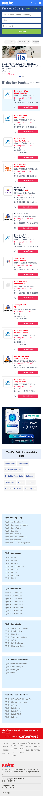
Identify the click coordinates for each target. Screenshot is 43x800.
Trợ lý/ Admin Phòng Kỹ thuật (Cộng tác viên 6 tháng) (20, 259)
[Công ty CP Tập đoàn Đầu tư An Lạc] (8, 217)
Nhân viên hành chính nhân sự (20, 282)
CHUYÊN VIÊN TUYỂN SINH (21, 188)
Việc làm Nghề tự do (12, 670)
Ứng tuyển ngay (28, 107)
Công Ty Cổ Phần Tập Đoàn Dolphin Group (23, 286)
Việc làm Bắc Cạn (11, 572)
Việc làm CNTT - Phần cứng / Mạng (17, 543)
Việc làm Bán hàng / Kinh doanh (16, 525)
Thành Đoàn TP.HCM (8, 788)
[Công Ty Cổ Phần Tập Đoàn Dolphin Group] (8, 284)
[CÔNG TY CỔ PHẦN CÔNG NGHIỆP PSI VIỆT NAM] (8, 261)
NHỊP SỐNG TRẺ (21, 744)
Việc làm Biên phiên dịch (14, 534)
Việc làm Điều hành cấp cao (15, 646)
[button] (35, 3)
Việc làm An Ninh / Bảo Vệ (14, 522)
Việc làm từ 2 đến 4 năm (13, 708)
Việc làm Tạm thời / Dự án (14, 667)
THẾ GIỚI (5, 750)
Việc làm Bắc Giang (12, 575)
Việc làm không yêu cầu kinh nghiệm (18, 699)
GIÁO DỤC (37, 743)
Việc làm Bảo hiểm (11, 531)
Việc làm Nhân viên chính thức (16, 664)
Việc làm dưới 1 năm (12, 705)
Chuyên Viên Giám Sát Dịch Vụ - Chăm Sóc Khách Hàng (22, 357)
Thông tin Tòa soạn (8, 786)
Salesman (30, 476)
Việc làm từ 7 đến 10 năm (13, 714)
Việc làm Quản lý (11, 640)
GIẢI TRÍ (21, 752)
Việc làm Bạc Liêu (11, 569)
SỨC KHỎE (29, 750)
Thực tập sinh (30, 488)
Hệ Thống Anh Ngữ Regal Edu (24, 193)
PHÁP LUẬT (5, 753)
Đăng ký (29, 8)
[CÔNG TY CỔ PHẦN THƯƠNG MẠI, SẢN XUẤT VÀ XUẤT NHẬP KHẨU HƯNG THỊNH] (8, 167)
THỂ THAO (29, 743)
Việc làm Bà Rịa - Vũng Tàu (14, 566)
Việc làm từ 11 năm (11, 717)
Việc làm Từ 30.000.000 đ (14, 611)
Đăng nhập (37, 8)
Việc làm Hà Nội (10, 557)
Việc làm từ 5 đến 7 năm (13, 711)
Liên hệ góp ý (6, 793)
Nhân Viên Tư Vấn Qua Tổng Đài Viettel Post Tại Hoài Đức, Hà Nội (21, 116)
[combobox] (21, 14)
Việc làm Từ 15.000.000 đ (14, 605)
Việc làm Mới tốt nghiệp (13, 631)
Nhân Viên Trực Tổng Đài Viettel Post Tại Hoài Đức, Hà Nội (21, 139)
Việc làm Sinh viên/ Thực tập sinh (17, 628)
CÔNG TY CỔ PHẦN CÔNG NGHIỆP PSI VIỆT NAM (25, 263)
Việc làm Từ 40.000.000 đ (14, 614)
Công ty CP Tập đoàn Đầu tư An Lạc (25, 216)
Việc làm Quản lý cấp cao (14, 643)
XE (14, 752)
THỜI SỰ (5, 746)
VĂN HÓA (21, 749)
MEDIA (6, 743)
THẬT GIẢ (37, 750)
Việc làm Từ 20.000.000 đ (14, 608)
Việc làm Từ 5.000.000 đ (13, 596)
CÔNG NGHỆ (14, 749)
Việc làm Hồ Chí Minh (12, 560)
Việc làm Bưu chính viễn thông (15, 537)
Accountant (23, 463)
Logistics (30, 482)
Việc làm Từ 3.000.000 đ (13, 593)
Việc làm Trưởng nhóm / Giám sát (17, 637)
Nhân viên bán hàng (13, 488)
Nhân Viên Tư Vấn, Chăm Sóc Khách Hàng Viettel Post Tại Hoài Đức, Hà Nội (22, 331)
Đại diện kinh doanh (13, 470)
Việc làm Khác (10, 673)
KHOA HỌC (29, 746)
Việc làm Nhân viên (12, 634)
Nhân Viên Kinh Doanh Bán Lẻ (20, 165)
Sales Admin (10, 463)
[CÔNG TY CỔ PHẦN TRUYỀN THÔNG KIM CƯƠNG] (8, 94)
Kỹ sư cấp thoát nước (14, 476)
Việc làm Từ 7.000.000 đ (13, 599)
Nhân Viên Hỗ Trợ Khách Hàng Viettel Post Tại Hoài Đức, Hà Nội (22, 92)
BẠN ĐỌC (37, 746)
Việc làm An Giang (11, 563)
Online (21, 482)
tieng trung (10, 482)
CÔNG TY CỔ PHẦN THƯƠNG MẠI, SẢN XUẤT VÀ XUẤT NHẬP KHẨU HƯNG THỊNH (25, 169)
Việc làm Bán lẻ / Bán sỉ (13, 528)
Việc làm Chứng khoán (13, 540)
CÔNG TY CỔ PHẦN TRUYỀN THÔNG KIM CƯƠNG (23, 96)
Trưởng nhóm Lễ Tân (20, 306)
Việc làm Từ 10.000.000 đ (14, 602)
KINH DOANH (13, 744)
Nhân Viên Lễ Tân (21, 214)
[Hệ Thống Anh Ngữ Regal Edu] (8, 191)
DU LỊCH (13, 756)
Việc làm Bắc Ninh (11, 578)
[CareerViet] (28, 736)
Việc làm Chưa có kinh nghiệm (16, 702)
